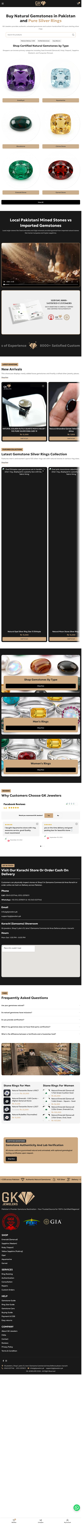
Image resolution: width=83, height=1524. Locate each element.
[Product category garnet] (60, 173)
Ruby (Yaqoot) (8, 1247)
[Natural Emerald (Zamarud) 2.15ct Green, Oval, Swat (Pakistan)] (46, 1117)
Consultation (7, 1282)
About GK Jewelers (9, 1331)
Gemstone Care (8, 1308)
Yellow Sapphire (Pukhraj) (12, 1251)
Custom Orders (8, 1290)
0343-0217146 (11, 895)
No (58, 815)
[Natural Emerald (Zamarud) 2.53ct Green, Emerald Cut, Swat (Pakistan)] (46, 1109)
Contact (5, 1339)
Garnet (4, 1263)
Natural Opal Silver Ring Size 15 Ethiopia (24, 631)
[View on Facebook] (37, 824)
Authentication (8, 1278)
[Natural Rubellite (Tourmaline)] (7, 1117)
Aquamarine (7, 1259)
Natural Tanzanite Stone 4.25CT (25, 1106)
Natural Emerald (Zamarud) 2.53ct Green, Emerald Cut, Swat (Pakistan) (62, 1109)
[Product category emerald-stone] (20, 173)
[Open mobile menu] (3, 3)
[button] (24, 438)
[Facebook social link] (3, 1360)
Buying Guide (7, 1312)
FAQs (4, 1335)
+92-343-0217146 (34, 900)
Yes (49, 815)
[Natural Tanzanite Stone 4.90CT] (7, 1093)
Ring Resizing (7, 1274)
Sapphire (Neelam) (9, 1243)
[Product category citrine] (60, 127)
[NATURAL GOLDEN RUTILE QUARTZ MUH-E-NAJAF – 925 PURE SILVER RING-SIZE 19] (24, 404)
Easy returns (7, 1320)
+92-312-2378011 (18, 900)
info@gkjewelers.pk (9, 912)
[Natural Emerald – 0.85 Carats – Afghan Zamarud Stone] (7, 1101)
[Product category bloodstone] (20, 127)
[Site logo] (40, 3)
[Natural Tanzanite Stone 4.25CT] (7, 1109)
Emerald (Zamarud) (10, 1239)
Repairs (5, 1286)
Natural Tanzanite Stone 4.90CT (25, 1090)
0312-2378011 (23, 895)
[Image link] (18, 1198)
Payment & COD (8, 1316)
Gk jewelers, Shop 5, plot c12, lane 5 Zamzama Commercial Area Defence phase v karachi (37, 928)
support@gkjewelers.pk (11, 916)
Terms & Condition (9, 1351)
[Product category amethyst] (20, 81)
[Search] (73, 34)
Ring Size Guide (8, 1304)
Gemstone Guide (9, 1300)
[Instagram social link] (6, 1360)
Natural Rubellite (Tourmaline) (24, 1114)
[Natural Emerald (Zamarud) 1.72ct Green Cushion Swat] (46, 1093)
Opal (4, 1255)
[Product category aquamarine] (60, 81)
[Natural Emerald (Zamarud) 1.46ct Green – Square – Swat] (46, 1101)
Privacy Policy (7, 1347)
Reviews (5, 1343)
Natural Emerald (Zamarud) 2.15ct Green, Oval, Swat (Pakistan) (62, 1117)
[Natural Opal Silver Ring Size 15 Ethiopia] (24, 548)
